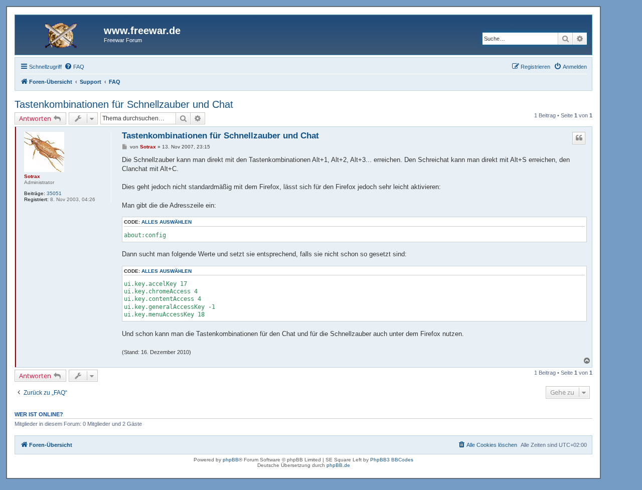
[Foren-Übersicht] (61, 34)
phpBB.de (338, 465)
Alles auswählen (166, 222)
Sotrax (32, 176)
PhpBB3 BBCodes (391, 459)
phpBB (231, 459)
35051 (54, 193)
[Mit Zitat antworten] (578, 138)
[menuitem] (74, 67)
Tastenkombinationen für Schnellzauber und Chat (124, 104)
